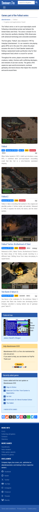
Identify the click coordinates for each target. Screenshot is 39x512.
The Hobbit (10, 403)
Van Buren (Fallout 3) (10, 292)
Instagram (7, 488)
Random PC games (8, 455)
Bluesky (7, 500)
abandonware (6, 20)
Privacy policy (21, 509)
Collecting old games (8, 434)
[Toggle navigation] (4, 7)
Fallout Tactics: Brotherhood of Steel (16, 244)
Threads (7, 496)
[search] (36, 2)
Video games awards (8, 452)
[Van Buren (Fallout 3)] (20, 275)
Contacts (4, 437)
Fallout (4, 146)
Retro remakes (6, 449)
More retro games (11, 409)
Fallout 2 (5, 196)
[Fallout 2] (20, 180)
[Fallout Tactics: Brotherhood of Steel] (20, 228)
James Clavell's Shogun (12, 338)
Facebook (7, 472)
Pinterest (7, 492)
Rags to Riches (11, 387)
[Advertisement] (19, 95)
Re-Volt (8, 396)
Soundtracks (6, 447)
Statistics (5, 439)
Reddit (6, 476)
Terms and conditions (9, 509)
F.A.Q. (4, 431)
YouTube (7, 484)
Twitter (6, 480)
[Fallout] (20, 130)
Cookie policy (32, 509)
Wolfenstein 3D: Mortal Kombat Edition (19, 400)
